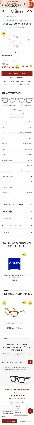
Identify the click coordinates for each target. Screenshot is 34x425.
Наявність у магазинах (12, 204)
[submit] (30, 362)
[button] (30, 411)
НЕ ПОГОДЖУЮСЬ (25, 421)
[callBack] (31, 11)
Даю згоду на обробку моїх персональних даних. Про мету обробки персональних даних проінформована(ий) (17, 369)
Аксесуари (6, 218)
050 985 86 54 (17, 395)
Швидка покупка (17, 78)
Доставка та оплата (11, 226)
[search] (3, 11)
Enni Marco (29, 122)
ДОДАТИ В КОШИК (18, 73)
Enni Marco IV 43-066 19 (9, 16)
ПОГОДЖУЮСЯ (10, 421)
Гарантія (6, 233)
